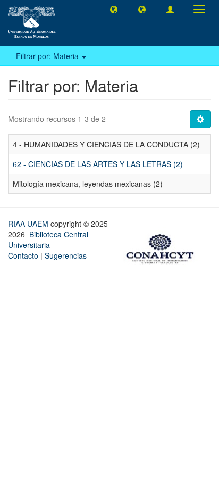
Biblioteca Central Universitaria (48, 239)
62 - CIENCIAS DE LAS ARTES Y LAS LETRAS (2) (98, 164)
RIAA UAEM (29, 223)
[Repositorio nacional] (163, 247)
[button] (113, 9)
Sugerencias (66, 255)
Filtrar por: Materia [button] (48, 56)
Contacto (23, 255)
